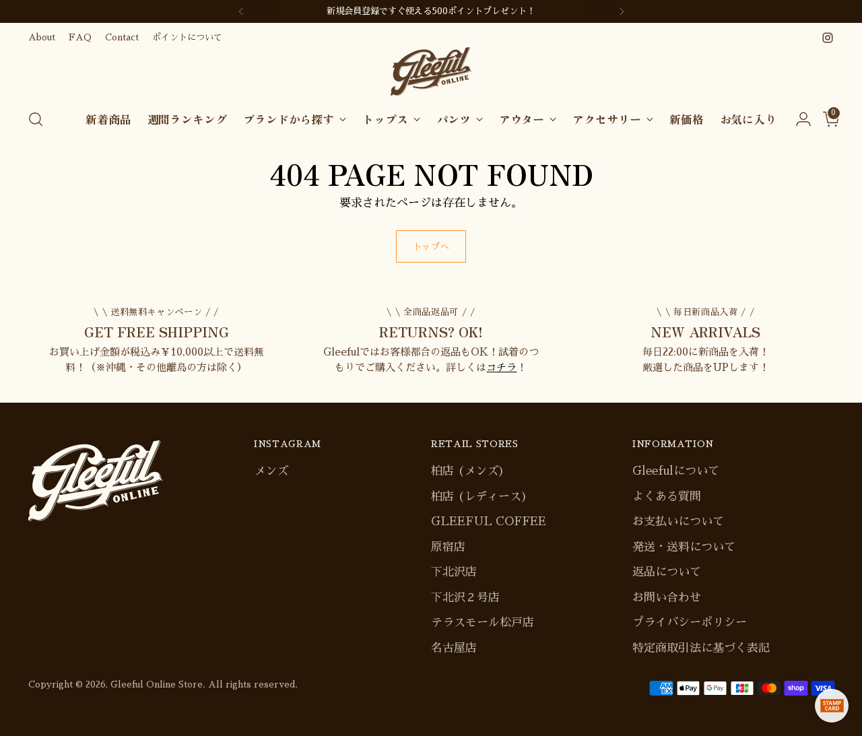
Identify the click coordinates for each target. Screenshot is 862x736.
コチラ (501, 367)
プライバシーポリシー (689, 622)
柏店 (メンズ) (467, 471)
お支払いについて (678, 521)
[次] (621, 11)
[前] (241, 11)
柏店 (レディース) (479, 496)
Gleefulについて (675, 471)
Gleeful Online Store (156, 684)
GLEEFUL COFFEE (488, 521)
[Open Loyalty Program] (832, 706)
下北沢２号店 (465, 597)
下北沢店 (454, 572)
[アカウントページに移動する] (798, 119)
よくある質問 (666, 496)
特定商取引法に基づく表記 (701, 648)
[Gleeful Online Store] (431, 71)
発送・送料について (683, 547)
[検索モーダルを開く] (35, 119)
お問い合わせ (666, 597)
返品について (666, 572)
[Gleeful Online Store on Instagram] (828, 38)
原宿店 (448, 547)
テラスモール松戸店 (482, 622)
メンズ (271, 471)
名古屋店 (454, 648)
